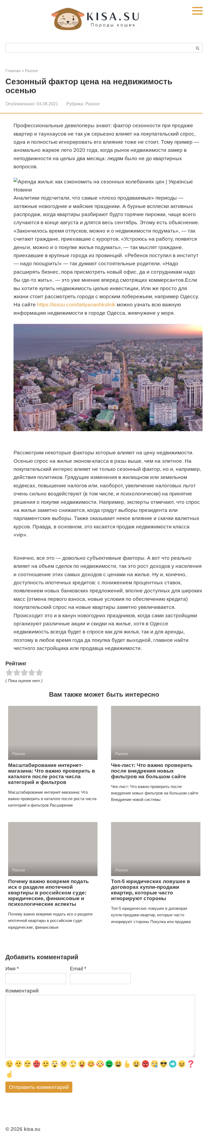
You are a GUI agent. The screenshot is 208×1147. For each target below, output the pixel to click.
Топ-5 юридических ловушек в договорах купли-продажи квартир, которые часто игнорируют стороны (150, 889)
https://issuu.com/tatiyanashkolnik (76, 304)
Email (78, 968)
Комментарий (22, 991)
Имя (12, 968)
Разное (92, 103)
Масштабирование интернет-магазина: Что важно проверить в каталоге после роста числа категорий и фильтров (51, 773)
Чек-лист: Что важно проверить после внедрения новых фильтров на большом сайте (152, 770)
